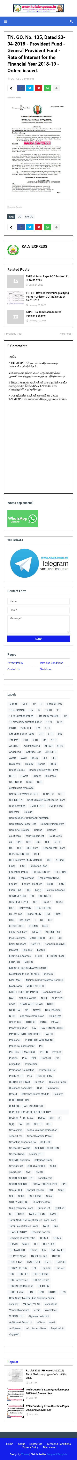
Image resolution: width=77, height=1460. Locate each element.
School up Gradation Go (22, 1142)
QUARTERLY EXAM (19, 1082)
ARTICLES (50, 752)
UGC (41, 1292)
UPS (63, 1292)
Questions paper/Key (20, 1088)
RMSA (41, 1118)
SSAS (61, 1190)
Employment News (48, 878)
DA (11, 848)
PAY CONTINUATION (52, 1028)
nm (26, 1010)
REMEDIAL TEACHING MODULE (26, 1106)
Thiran (33, 1250)
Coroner (51, 830)
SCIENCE (45, 1142)
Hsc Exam (24, 920)
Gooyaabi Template (57, 1454)
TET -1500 (48, 1244)
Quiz (39, 1088)
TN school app (39, 1256)
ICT (50, 920)
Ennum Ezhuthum (32, 884)
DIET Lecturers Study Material (25, 860)
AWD (24, 758)
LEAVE (39, 956)
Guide (59, 902)
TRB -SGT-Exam (40, 1280)
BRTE (12, 776)
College (28, 812)
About (21, 1444)
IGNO (45, 926)
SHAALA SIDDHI (36, 1166)
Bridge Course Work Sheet (43, 770)
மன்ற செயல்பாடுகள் (36, 1328)
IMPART (36, 932)
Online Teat (55, 1016)
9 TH (53, 740)
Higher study (34, 914)
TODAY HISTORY (18, 1268)
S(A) (11, 1124)
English (13, 884)
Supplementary (41, 1202)
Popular (12, 1362)
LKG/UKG (14, 962)
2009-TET (26, 728)
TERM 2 (57, 1238)
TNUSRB (60, 1262)
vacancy (13, 1304)
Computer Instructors (52, 824)
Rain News (53, 1088)
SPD (64, 1184)
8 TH (35, 740)
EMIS (12, 878)
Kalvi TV (35, 944)
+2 (34, 704)
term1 (25, 1244)
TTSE (31, 1292)
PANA (43, 1022)
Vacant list (51, 1304)
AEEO (60, 746)
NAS (11, 998)
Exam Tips (15, 890)
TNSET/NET (33, 1262)
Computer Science (19, 830)
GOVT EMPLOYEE (19, 902)
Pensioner (14, 1040)
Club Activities (17, 806)
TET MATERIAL (17, 1250)
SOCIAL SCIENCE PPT (21, 1178)
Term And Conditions (51, 663)
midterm (49, 974)
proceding (14, 1064)
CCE (39, 782)
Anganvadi (15, 752)
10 (39, 710)
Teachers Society (40, 1232)
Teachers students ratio (22, 1238)
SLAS (53, 1166)
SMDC (39, 1172)
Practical (46, 1058)
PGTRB (44, 1052)
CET (60, 794)
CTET (57, 842)
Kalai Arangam (17, 944)
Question (39, 1082)
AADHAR (14, 746)
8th (44, 740)
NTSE (12, 1016)
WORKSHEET (16, 1316)
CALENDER (15, 782)
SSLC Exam (35, 1196)
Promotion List (47, 1070)
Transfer (59, 1268)
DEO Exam (32, 848)
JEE (51, 938)
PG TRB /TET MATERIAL (22, 1052)
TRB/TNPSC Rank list (21, 1286)
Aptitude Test (33, 752)
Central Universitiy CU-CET (23, 794)
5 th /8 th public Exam (21, 734)
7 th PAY (13, 740)
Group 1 (47, 902)
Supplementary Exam (21, 1208)
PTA (29, 1076)
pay (34, 1028)
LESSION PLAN (55, 956)
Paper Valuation (18, 1028)
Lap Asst (27, 950)
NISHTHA (14, 1010)
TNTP (48, 1262)
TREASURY (43, 1286)
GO (12, 78)
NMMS (36, 1010)
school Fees (15, 1136)
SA (20, 1124)
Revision (13, 1118)
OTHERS (30, 1022)
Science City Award (19, 1148)
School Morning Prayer (39, 1136)
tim (44, 1250)
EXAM (60, 884)
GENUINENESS (17, 896)
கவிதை (41, 1322)
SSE (11, 1196)
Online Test (15, 1022)
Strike (49, 1196)
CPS (28, 842)
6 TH (50, 734)
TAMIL (53, 1214)
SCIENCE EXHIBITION (47, 1148)
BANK (34, 758)
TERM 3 (13, 1244)
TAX (56, 1226)
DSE (48, 860)
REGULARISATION (19, 1100)
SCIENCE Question (19, 1160)
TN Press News (17, 1256)
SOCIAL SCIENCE (18, 1184)
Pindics (13, 1058)
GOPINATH (45, 896)
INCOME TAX (52, 932)
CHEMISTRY (16, 800)
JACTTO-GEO (37, 938)
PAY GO (29, 216)
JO (60, 938)
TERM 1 (44, 1238)
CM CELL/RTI (37, 806)
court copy (15, 836)
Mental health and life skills (24, 974)
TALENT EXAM (37, 1214)
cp (10, 842)
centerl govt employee (21, 788)
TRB (11, 1274)
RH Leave (28, 1118)
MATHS (28, 962)
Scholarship (15, 1130)
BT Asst (24, 776)
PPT (33, 1058)
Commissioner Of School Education (29, 818)
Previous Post (14, 333)
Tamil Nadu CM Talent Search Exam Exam (32, 1220)
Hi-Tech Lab (15, 914)
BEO (54, 758)
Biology (29, 764)
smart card (15, 1172)
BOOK (53, 764)
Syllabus (59, 1208)
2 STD (12, 728)
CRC (38, 842)
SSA (51, 1190)
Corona (38, 830)
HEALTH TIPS (43, 908)
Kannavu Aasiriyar (55, 944)
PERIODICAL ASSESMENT (39, 1040)
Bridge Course (17, 770)
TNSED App (15, 1262)
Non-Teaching (53, 1010)
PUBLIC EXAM (44, 1076)
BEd (45, 758)
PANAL (55, 1022)
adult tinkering (32, 746)
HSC (11, 920)
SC (28, 1124)
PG (41, 1046)
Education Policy (18, 872)
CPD (19, 842)
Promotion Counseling (21, 1070)
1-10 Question (17, 710)
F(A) (28, 890)
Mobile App (15, 986)
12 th (49, 722)
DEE (19, 848)
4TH (47, 728)
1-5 (31, 710)
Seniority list (16, 1166)
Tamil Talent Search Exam (23, 1226)
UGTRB (52, 1292)
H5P (11, 908)
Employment (27, 878)
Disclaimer (45, 669)
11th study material (48, 716)
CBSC (29, 782)
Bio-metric (14, 764)
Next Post (65, 333)
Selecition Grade (43, 1160)
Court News (55, 836)
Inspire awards (17, 938)
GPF (35, 902)
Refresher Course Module (35, 1094)
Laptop (41, 950)
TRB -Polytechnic (18, 1280)
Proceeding (31, 1064)
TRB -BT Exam (40, 1274)
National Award (27, 998)
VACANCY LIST (31, 1304)
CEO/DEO (48, 794)
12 (65, 716)
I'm (42, 920)
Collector (14, 812)
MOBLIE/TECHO (35, 986)
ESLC (50, 884)
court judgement (35, 836)
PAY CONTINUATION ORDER (24, 1034)
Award (12, 758)
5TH (41, 734)
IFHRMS (33, 926)
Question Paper (57, 1082)
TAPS (46, 1226)
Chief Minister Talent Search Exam (46, 800)
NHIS (50, 1004)
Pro (57, 1058)
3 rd (38, 728)
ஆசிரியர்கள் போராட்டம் (20, 1322)
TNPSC (56, 1256)
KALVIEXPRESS (34, 246)
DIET (36, 854)
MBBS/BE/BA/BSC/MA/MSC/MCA (27, 968)
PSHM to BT (16, 1076)
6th (60, 734)
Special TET (15, 1190)
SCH (48, 1124)
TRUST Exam (16, 1292)
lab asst (13, 950)
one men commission (32, 1016)
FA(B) (38, 890)
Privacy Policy (15, 663)
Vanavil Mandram (19, 1310)
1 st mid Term (54, 704)
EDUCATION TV (41, 872)
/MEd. (25, 704)
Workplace (51, 1310)
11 (58, 710)
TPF (34, 1268)
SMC (28, 1172)
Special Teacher (35, 1190)
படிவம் (52, 1322)
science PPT (36, 1154)
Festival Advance (55, 890)
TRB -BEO (23, 1274)
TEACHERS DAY (18, 1232)
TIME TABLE (57, 1250)
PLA (24, 1058)
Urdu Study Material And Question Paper (31, 1298)
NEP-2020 (57, 998)
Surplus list (44, 1208)
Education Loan (38, 866)
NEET (44, 998)
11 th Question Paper (21, 716)
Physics (56, 1052)
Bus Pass (50, 776)
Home (9, 1444)
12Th (59, 722)
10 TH (48, 710)
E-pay (12, 866)
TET (36, 1244)
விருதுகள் (14, 1334)
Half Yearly (25, 908)
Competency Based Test (22, 824)
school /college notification (42, 1130)
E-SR (22, 866)
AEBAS (48, 746)
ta (10, 1214)
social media (45, 1178)
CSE (47, 842)
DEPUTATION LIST (19, 854)
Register (58, 1094)
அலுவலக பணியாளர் (39, 1316)
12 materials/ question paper (25, 722)
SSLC (21, 1196)
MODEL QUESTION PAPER (23, 992)
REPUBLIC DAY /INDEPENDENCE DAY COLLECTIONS (30, 1113)
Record (13, 1094)
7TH (25, 740)
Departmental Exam (54, 848)
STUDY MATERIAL (19, 1202)
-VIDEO (13, 704)
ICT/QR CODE (16, 926)
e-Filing (60, 860)
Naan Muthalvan (52, 992)
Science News (16, 1154)
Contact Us (13, 669)
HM (48, 914)
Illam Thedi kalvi (18, 932)
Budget (37, 776)
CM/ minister (56, 806)
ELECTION (60, 872)
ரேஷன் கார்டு (57, 1328)
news (12, 1004)
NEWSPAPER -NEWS (31, 1004)
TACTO (20, 1214)
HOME (57, 914)
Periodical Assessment (21, 1046)
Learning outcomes (20, 956)
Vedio (37, 1310)
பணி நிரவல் (15, 1328)
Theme (25, 1454)
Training (46, 1268)
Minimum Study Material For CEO (44, 980)
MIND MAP (15, 980)
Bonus (41, 764)
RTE (51, 1118)
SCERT (38, 1124)
